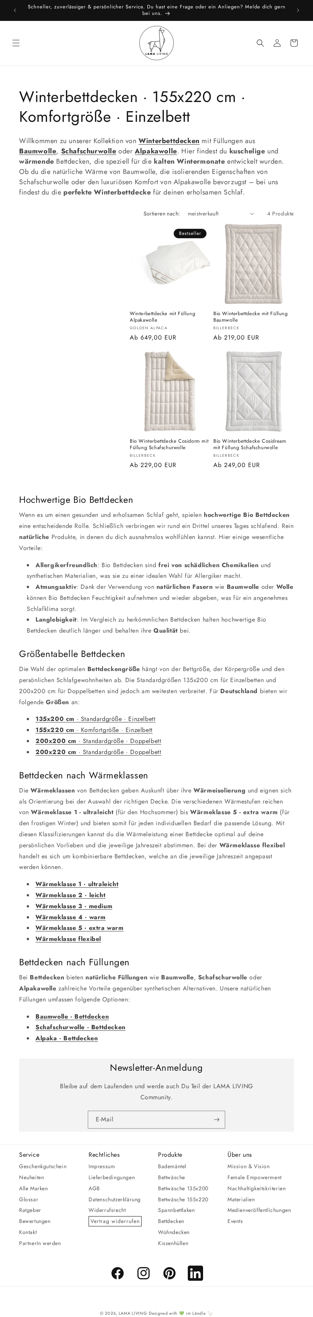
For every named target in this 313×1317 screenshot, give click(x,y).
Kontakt (28, 1232)
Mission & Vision (248, 1166)
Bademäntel (172, 1166)
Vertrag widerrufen (115, 1221)
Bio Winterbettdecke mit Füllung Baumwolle (250, 317)
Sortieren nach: (162, 213)
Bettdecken (171, 1221)
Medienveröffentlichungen (259, 1210)
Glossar (28, 1199)
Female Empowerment (254, 1177)
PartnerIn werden (40, 1243)
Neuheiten (31, 1177)
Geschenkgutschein (42, 1166)
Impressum (102, 1166)
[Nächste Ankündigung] (298, 10)
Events (235, 1221)
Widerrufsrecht (107, 1210)
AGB (94, 1188)
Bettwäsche (171, 1177)
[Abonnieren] (216, 1120)
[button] (16, 43)
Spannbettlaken (176, 1210)
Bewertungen (35, 1221)
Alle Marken (33, 1188)
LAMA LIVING (133, 1313)
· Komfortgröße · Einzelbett (94, 729)
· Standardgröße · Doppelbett (98, 741)
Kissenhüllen (173, 1243)
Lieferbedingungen (112, 1177)
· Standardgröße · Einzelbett (95, 718)
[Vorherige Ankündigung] (14, 10)
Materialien (241, 1199)
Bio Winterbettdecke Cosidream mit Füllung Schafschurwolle (249, 444)
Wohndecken (174, 1232)
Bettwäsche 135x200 (183, 1188)
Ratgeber (30, 1210)
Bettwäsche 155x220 (183, 1199)
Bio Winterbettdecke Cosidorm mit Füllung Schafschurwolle (169, 444)
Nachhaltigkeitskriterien (256, 1188)
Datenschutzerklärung (115, 1199)
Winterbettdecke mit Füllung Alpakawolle (162, 317)
